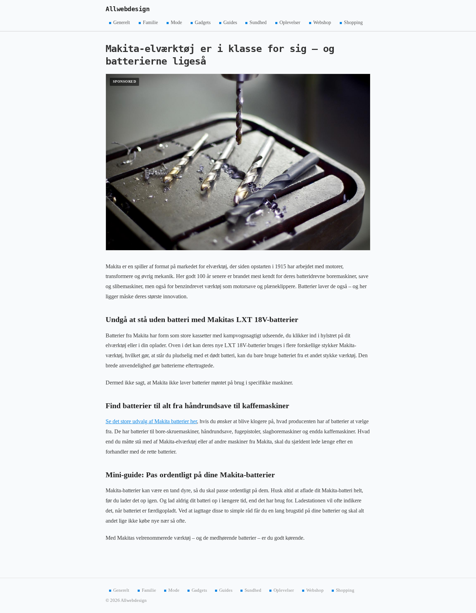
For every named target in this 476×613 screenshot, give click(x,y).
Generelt (121, 22)
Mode (176, 22)
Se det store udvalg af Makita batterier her (151, 421)
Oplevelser (289, 22)
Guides (230, 22)
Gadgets (202, 22)
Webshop (322, 22)
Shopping (353, 22)
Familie (150, 22)
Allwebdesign (127, 9)
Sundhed (258, 22)
